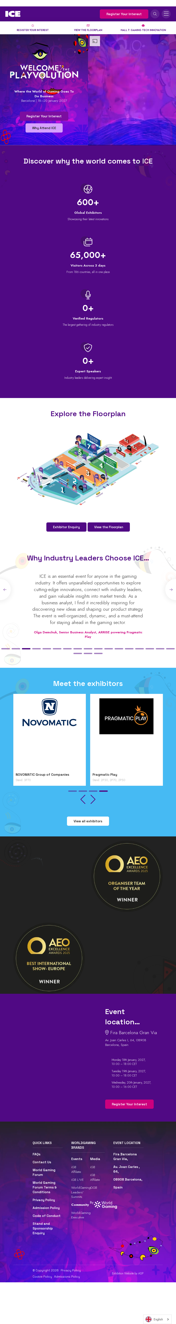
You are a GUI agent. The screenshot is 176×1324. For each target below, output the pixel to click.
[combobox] (157, 1319)
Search (154, 13)
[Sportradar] (126, 734)
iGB (92, 1167)
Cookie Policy (42, 1276)
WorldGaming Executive (81, 1215)
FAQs (36, 1154)
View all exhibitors (88, 821)
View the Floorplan (108, 527)
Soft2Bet (23, 775)
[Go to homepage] (12, 14)
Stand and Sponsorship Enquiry (43, 1228)
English (158, 1319)
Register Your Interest (124, 14)
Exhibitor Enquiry (66, 527)
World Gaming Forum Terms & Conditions (45, 1187)
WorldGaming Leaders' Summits (81, 1192)
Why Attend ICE (44, 128)
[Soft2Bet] (50, 734)
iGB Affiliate (76, 1169)
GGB (93, 1187)
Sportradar (102, 775)
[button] (5, 648)
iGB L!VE (77, 1179)
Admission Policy (46, 1208)
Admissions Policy (67, 1276)
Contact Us (42, 1162)
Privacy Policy (44, 1200)
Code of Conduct (47, 1216)
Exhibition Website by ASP (128, 1273)
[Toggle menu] (166, 13)
